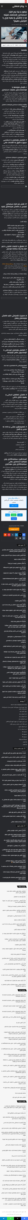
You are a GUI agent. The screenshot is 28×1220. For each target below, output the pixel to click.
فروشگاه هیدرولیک (23, 739)
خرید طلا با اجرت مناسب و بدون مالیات (18, 724)
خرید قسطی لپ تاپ (22, 729)
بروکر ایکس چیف (23, 711)
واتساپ (13, 515)
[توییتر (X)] (20, 534)
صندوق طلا (24, 731)
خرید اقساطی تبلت (23, 719)
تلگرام (19, 515)
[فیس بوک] (23, 534)
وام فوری (25, 741)
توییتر (7, 515)
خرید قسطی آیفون (23, 726)
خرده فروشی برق (23, 713)
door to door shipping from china (19, 704)
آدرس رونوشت (14, 529)
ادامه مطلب (14, 505)
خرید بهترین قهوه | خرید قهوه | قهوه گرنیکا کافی (16, 721)
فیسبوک (14, 518)
